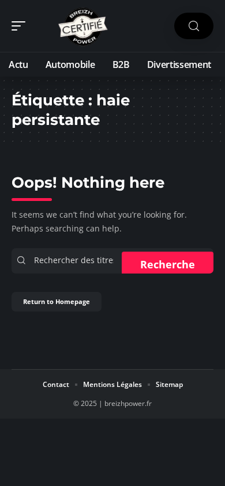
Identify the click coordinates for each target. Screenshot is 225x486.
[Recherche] (194, 26)
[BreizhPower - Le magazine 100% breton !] (83, 26)
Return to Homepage (56, 301)
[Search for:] (76, 261)
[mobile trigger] (21, 26)
